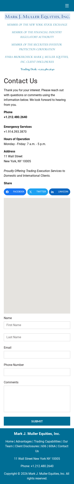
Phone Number (14, 365)
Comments (11, 382)
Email (7, 347)
